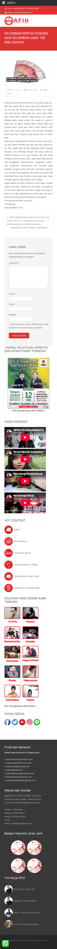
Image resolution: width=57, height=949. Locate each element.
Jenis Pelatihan (20, 541)
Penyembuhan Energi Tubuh (26, 576)
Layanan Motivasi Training (25, 564)
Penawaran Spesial (22, 553)
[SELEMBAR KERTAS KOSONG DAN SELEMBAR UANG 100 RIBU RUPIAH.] (28, 70)
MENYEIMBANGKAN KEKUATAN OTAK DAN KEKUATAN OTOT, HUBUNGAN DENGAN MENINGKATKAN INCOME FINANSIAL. (28, 220)
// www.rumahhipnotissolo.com (18, 759)
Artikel (16, 529)
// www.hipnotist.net (13, 770)
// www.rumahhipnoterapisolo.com (20, 780)
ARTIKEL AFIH (31, 89)
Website (12, 314)
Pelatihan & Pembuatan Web (27, 587)
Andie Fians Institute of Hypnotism (21, 752)
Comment (14, 263)
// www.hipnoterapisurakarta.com (19, 773)
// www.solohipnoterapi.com (17, 766)
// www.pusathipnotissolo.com (18, 763)
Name (12, 294)
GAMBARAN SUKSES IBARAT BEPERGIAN (30, 227)
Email (12, 304)
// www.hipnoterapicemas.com (18, 777)
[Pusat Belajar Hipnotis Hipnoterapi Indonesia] (14, 20)
